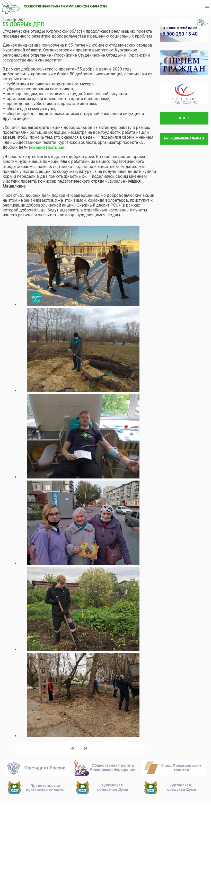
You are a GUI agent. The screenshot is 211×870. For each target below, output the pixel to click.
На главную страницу (29, 807)
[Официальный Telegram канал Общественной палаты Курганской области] (169, 836)
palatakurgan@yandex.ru (169, 813)
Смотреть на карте (95, 832)
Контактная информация (103, 839)
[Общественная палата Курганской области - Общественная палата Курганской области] (11, 7)
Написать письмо (164, 820)
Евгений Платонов (47, 147)
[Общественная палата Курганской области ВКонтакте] (153, 836)
